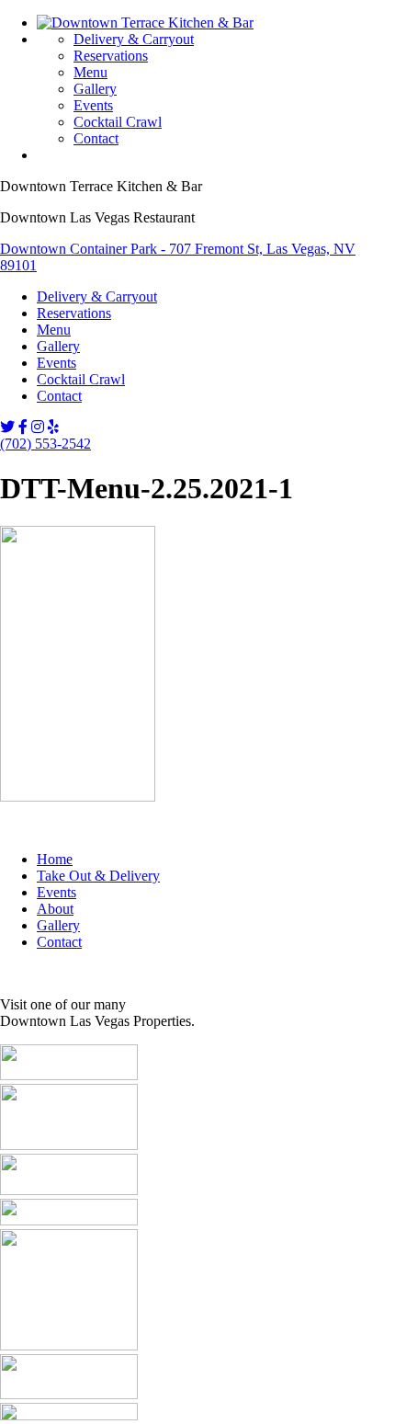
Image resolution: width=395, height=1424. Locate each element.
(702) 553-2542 (45, 443)
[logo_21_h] (69, 1415)
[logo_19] (69, 1345)
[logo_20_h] (69, 1394)
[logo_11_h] (69, 1220)
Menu (90, 72)
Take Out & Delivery (98, 875)
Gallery (95, 89)
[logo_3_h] (69, 1075)
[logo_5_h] (69, 1145)
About (55, 909)
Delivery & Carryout (133, 39)
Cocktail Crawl (117, 122)
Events (93, 105)
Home (55, 859)
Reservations (110, 55)
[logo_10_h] (69, 1190)
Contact (95, 138)
